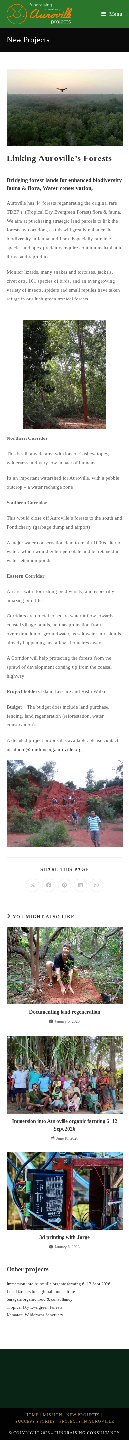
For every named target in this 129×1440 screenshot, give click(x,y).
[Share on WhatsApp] (96, 885)
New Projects (83, 1415)
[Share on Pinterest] (64, 885)
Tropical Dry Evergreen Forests (34, 1307)
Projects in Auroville (86, 1421)
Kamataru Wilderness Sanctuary (35, 1314)
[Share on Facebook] (48, 885)
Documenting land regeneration (64, 1012)
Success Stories (35, 1421)
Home (32, 1415)
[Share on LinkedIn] (80, 885)
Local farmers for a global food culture (41, 1291)
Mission (52, 1415)
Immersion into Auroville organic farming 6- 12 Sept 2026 (64, 1124)
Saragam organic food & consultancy (40, 1299)
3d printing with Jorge (64, 1237)
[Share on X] (32, 885)
